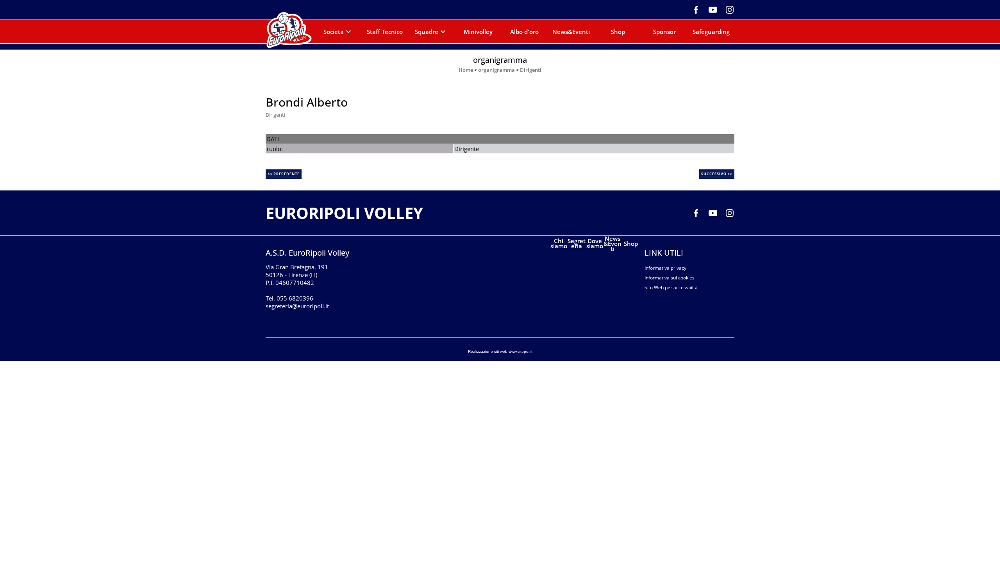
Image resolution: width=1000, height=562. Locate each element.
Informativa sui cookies (670, 278)
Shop (618, 32)
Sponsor (664, 32)
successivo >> (716, 173)
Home (466, 69)
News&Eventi (571, 32)
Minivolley (478, 32)
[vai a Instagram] (726, 9)
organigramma (496, 69)
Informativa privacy (665, 268)
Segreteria (577, 243)
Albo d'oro (524, 32)
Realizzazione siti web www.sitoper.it (500, 351)
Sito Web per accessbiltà (671, 287)
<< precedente (284, 173)
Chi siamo (558, 243)
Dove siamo (594, 243)
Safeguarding (711, 32)
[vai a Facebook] (693, 9)
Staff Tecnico (385, 32)
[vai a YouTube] (710, 9)
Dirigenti (530, 69)
